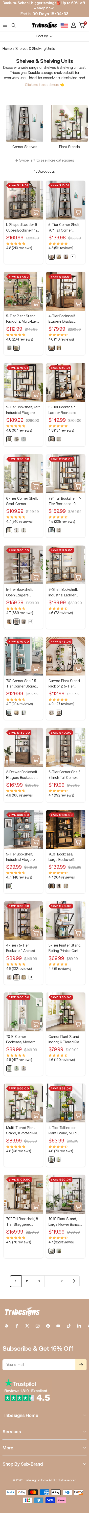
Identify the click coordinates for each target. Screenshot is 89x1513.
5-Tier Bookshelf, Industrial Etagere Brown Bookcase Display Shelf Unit (20, 858)
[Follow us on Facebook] (17, 1326)
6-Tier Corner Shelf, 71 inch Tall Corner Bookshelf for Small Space (64, 775)
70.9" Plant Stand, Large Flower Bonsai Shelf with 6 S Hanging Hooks (64, 1222)
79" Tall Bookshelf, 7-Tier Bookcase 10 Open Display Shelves (65, 502)
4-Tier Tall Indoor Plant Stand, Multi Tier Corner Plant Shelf (62, 1131)
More (7, 1447)
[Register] (81, 1364)
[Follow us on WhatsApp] (6, 1326)
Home (7, 48)
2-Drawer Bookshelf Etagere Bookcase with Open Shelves (21, 775)
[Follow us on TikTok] (69, 1326)
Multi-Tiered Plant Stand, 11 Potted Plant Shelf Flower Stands (23, 1131)
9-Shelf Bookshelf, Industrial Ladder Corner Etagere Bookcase (63, 593)
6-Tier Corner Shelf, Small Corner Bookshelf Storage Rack (22, 502)
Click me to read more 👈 (44, 84)
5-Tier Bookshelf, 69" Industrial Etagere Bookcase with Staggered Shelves (23, 410)
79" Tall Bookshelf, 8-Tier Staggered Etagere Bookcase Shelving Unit (22, 1222)
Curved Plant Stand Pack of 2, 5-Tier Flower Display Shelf (64, 684)
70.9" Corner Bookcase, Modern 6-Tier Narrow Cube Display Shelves (23, 1040)
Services (11, 1431)
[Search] (13, 25)
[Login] (73, 25)
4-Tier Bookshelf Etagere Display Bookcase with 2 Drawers (61, 319)
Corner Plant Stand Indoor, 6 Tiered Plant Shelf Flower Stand (65, 1040)
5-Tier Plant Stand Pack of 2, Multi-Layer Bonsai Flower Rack (23, 319)
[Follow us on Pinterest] (48, 1326)
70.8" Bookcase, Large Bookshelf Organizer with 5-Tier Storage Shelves (65, 858)
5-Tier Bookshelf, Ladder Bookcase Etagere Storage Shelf (62, 410)
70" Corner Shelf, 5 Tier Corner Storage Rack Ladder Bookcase (22, 684)
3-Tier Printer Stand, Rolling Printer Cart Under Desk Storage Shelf (64, 949)
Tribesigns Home (20, 1415)
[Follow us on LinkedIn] (79, 1326)
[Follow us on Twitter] (27, 1326)
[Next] (73, 1281)
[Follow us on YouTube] (58, 1326)
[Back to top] (79, 1480)
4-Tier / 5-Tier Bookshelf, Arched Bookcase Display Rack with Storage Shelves (21, 949)
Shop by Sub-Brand (22, 1464)
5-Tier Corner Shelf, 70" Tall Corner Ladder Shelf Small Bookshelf (64, 228)
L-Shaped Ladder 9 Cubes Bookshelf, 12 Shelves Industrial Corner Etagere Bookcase (21, 228)
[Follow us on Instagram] (38, 1326)
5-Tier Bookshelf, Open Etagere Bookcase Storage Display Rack (21, 593)
